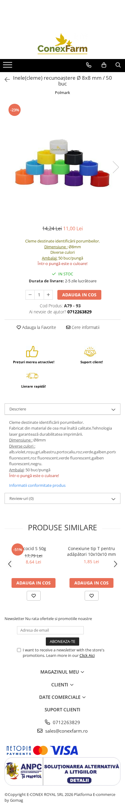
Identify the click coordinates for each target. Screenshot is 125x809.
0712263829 (66, 722)
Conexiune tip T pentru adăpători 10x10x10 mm (91, 551)
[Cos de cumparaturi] (103, 65)
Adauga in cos (79, 295)
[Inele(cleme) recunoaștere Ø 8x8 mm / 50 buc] (62, 161)
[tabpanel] (62, 161)
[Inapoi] (4, 79)
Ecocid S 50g (33, 548)
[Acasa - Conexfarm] (62, 43)
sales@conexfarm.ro (66, 731)
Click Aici (87, 655)
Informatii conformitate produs (37, 485)
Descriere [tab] (17, 409)
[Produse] (8, 66)
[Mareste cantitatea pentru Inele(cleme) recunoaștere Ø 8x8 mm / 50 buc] (48, 295)
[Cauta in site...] (118, 65)
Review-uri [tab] (21, 498)
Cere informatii (85, 327)
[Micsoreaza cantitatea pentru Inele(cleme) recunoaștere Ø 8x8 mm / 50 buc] (30, 295)
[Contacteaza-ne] (89, 65)
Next (115, 167)
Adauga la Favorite (38, 327)
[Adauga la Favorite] (34, 596)
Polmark (62, 92)
